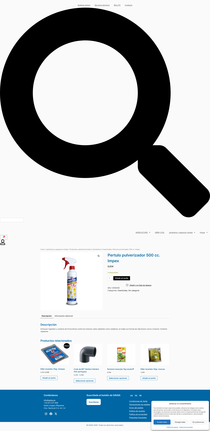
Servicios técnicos (102, 5)
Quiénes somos (84, 5)
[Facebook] (51, 414)
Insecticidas (107, 249)
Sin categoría (133, 290)
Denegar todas (180, 422)
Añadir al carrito (121, 278)
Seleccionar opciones (85, 381)
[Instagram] (46, 414)
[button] (105, 113)
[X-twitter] (56, 414)
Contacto (128, 5)
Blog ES (117, 5)
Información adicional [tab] (64, 316)
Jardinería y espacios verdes (181, 232)
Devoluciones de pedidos (139, 404)
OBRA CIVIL (159, 232)
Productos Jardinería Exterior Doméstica (85, 249)
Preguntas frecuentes (138, 417)
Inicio (42, 249)
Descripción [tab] (47, 316)
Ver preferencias (198, 422)
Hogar (202, 232)
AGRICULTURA (142, 232)
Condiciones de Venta (138, 401)
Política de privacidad (186, 427)
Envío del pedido (136, 408)
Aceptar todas (162, 422)
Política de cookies (172, 427)
